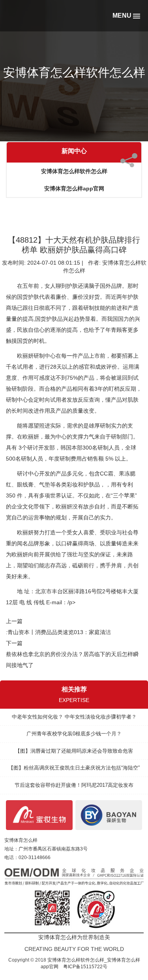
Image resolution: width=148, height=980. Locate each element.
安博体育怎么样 (20, 840)
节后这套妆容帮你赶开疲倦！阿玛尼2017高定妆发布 (74, 785)
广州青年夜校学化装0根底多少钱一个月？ (74, 734)
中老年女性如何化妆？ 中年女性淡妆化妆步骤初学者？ (74, 717)
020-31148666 (35, 857)
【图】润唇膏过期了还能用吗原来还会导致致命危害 (74, 751)
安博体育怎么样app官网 (74, 188)
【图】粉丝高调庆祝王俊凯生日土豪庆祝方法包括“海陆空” (74, 768)
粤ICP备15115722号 (85, 966)
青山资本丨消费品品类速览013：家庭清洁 (59, 632)
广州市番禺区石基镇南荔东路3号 (53, 849)
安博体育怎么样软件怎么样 (74, 171)
